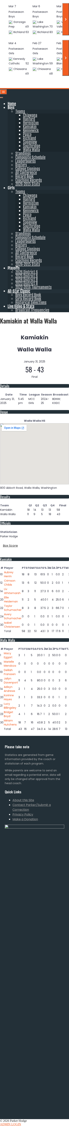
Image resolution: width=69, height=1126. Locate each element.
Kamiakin (30, 126)
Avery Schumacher (12, 616)
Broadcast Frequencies (32, 310)
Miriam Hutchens (10, 722)
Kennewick (31, 130)
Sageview (30, 142)
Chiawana (30, 115)
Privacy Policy (22, 814)
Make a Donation (25, 819)
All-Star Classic (19, 291)
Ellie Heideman (11, 599)
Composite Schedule (30, 157)
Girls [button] (11, 188)
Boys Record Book (28, 295)
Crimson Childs (9, 583)
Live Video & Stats (21, 306)
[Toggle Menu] (1, 97)
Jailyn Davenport (11, 680)
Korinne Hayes (9, 697)
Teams (20, 111)
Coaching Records (28, 180)
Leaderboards (25, 161)
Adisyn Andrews (9, 689)
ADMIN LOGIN (10, 1124)
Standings (23, 153)
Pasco (27, 134)
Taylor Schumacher (12, 608)
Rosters (21, 165)
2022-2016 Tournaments (33, 287)
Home (12, 103)
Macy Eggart (8, 655)
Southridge (31, 145)
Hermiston (31, 123)
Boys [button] (11, 107)
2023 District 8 (26, 283)
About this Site (23, 800)
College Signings (27, 168)
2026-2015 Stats (27, 184)
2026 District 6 (26, 272)
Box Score (10, 545)
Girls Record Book (28, 298)
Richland (29, 138)
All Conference (26, 172)
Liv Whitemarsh (12, 591)
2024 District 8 (26, 279)
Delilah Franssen (10, 672)
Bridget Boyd (8, 714)
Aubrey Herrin (8, 574)
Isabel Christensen (12, 625)
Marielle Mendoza (10, 664)
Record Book (24, 176)
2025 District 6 (26, 275)
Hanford (29, 119)
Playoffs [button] (14, 268)
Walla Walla (31, 149)
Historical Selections (30, 302)
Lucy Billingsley (10, 706)
